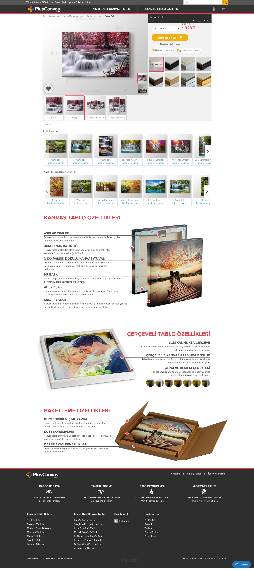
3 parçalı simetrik (116, 117)
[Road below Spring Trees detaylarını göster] (130, 186)
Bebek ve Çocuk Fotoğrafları (88, 540)
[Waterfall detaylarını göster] (55, 146)
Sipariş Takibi (194, 473)
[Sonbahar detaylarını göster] (56, 186)
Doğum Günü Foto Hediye (87, 544)
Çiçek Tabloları (34, 536)
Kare (53, 117)
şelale (48, 124)
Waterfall (55, 159)
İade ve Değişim (216, 473)
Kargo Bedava (165, 50)
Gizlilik (185, 558)
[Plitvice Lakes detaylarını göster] (155, 186)
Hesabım (175, 473)
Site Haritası (222, 558)
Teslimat (148, 528)
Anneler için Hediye (84, 548)
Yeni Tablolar (34, 520)
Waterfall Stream (180, 159)
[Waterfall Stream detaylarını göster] (180, 146)
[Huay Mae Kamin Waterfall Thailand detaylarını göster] (130, 146)
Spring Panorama (105, 200)
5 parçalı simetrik (95, 117)
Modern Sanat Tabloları (39, 528)
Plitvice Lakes (155, 200)
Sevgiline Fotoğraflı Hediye (88, 524)
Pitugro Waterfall (155, 159)
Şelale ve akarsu (156, 21)
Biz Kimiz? (149, 520)
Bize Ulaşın (150, 536)
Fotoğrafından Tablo (84, 520)
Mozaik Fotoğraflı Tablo (86, 532)
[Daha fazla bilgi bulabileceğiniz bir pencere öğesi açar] (241, 565)
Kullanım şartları (210, 558)
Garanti (148, 524)
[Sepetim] (223, 9)
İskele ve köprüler (56, 203)
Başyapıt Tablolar (36, 524)
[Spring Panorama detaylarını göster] (105, 186)
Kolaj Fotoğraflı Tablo (85, 528)
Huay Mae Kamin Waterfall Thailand (138, 159)
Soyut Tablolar (34, 540)
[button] (166, 28)
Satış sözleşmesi (195, 558)
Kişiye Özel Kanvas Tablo (111, 9)
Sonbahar (56, 200)
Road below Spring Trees (133, 200)
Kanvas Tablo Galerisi (162, 9)
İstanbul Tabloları (36, 544)
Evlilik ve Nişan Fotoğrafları (88, 536)
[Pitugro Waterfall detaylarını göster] (155, 146)
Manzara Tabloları (36, 532)
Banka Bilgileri (151, 532)
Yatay (74, 117)
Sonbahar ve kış (130, 203)
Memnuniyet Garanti (191, 50)
